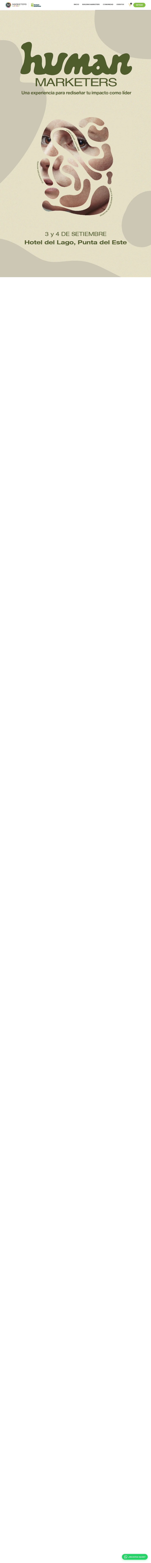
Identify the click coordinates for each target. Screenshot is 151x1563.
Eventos (120, 4)
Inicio (76, 4)
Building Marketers (91, 4)
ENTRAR (139, 5)
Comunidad (108, 4)
